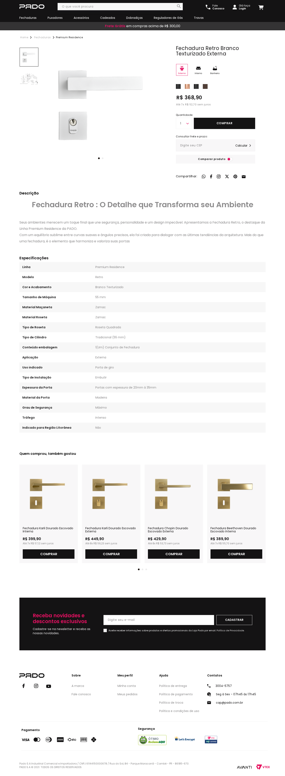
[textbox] (120, 6)
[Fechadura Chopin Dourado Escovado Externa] (174, 494)
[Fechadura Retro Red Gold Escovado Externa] (187, 86)
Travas (199, 18)
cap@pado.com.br (229, 703)
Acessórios (81, 18)
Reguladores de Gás (168, 18)
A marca (78, 686)
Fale (218, 7)
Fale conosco (81, 694)
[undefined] (100, 105)
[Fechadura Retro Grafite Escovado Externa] (196, 86)
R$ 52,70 (191, 104)
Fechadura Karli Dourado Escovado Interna (48, 530)
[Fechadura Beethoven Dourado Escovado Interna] (236, 494)
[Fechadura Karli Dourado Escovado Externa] (111, 494)
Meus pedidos (127, 694)
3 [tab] (146, 569)
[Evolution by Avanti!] (244, 767)
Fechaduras (28, 18)
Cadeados (107, 18)
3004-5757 (224, 686)
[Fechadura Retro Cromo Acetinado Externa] (178, 86)
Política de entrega (173, 686)
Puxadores (55, 18)
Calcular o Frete (215, 145)
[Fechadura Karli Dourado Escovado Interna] (49, 494)
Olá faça (244, 7)
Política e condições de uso (179, 711)
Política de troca (171, 703)
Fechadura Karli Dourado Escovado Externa (110, 530)
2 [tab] (102, 158)
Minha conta (126, 686)
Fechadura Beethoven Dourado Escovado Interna (233, 530)
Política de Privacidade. (230, 630)
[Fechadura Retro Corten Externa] (205, 86)
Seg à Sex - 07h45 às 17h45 (236, 694)
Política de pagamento (176, 694)
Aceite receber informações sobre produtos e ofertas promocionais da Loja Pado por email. (176, 630)
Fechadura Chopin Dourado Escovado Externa (168, 530)
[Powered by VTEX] (263, 767)
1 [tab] (99, 158)
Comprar (225, 123)
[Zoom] (29, 57)
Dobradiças (134, 18)
